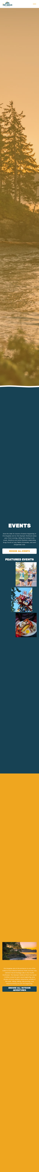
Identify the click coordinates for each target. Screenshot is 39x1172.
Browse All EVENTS (19, 551)
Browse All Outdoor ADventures (19, 989)
